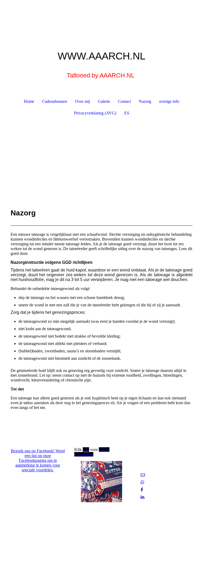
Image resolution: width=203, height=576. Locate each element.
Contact (124, 101)
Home (29, 101)
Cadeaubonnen (54, 101)
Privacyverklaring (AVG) (95, 113)
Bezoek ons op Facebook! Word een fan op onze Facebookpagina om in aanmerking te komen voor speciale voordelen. (38, 460)
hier (86, 449)
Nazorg (145, 101)
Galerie (104, 101)
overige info (169, 101)
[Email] (143, 475)
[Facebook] (142, 489)
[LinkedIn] (142, 497)
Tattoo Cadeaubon (91, 452)
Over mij (82, 101)
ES (126, 113)
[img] (101, 20)
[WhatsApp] (142, 482)
